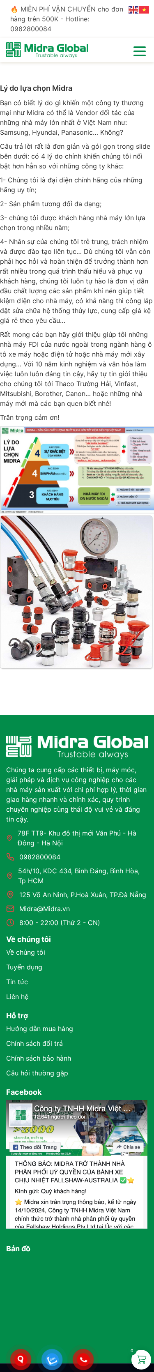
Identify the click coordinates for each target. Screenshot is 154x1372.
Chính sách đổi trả (34, 1043)
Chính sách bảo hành (38, 1058)
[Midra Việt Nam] (47, 49)
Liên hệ (17, 996)
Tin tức (17, 982)
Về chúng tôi (25, 952)
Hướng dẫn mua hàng (39, 1028)
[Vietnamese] (144, 9)
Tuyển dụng (24, 967)
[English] (134, 9)
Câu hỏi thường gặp (37, 1073)
